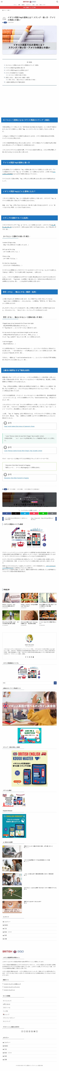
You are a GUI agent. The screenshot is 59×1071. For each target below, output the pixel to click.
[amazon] (31, 657)
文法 (5, 928)
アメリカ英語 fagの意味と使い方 (15, 67)
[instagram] (29, 657)
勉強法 (6, 925)
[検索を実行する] (55, 682)
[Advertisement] (29, 100)
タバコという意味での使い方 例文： (18, 75)
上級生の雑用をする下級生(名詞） (16, 82)
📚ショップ (6, 1014)
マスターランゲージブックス (12, 987)
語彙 (5, 22)
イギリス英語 (20, 489)
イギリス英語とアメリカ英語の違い (31, 489)
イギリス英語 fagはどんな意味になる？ (17, 70)
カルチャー (7, 921)
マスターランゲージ (9, 990)
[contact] (33, 657)
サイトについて (7, 1000)
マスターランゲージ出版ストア (12, 984)
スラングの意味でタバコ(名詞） (15, 73)
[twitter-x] (27, 657)
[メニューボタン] (1, 1)
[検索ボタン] (57, 1)
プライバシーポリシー (9, 1017)
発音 (5, 935)
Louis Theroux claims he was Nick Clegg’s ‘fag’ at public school (23, 450)
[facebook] (25, 657)
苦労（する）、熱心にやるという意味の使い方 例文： (22, 79)
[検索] (37, 1031)
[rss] (32, 1031)
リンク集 (5, 1011)
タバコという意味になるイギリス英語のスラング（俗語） (22, 65)
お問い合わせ (6, 1004)
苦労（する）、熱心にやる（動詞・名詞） (18, 77)
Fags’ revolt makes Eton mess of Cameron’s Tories (19, 426)
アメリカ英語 (12, 489)
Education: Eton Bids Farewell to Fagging (16, 478)
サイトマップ (6, 1021)
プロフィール (6, 1007)
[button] (6, 513)
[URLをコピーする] (52, 513)
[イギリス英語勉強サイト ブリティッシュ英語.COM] (29, 1)
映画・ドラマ (8, 932)
